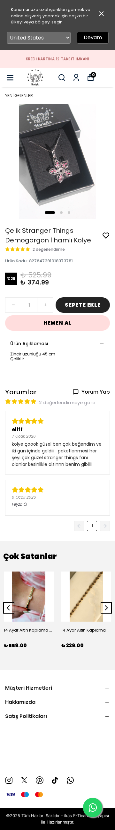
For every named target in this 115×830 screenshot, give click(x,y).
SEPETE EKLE (83, 305)
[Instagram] (9, 780)
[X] (24, 780)
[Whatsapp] (70, 780)
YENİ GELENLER (19, 95)
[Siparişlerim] (76, 78)
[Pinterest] (39, 780)
